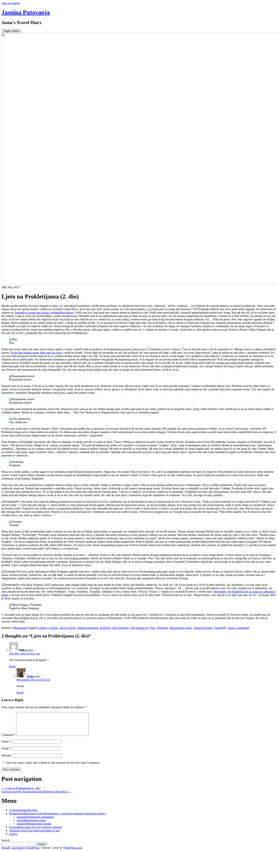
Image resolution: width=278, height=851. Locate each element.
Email (6, 748)
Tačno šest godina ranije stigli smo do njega (36, 352)
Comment (9, 734)
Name (6, 741)
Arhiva (13, 833)
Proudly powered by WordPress (21, 847)
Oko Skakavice (139, 627)
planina (35, 816)
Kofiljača (105, 627)
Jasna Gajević (67, 627)
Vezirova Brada (202, 627)
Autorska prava (34, 830)
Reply (12, 666)
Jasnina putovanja (87, 627)
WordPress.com (72, 847)
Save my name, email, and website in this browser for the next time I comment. (53, 762)
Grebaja (42, 627)
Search (6, 840)
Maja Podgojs (120, 627)
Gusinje (53, 627)
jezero (31, 820)
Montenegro (20, 627)
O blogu (23, 810)
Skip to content (10, 3)
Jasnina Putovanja (26, 12)
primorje (34, 823)
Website (6, 755)
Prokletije (162, 627)
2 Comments (241, 627)
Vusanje (218, 627)
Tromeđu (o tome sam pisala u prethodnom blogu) (44, 312)
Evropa (35, 827)
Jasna (231, 627)
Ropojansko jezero (181, 627)
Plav (152, 627)
